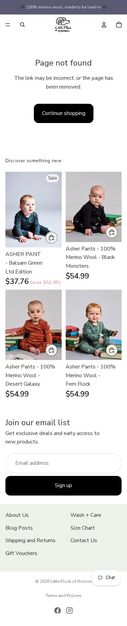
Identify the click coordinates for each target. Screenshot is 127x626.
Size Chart (82, 527)
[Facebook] (58, 610)
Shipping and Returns (30, 540)
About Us (17, 515)
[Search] (22, 24)
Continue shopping (63, 113)
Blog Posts (19, 527)
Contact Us (83, 540)
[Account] (104, 24)
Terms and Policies (64, 595)
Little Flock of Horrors (71, 581)
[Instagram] (69, 610)
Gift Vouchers (21, 553)
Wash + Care (85, 515)
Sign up (63, 485)
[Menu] (8, 24)
